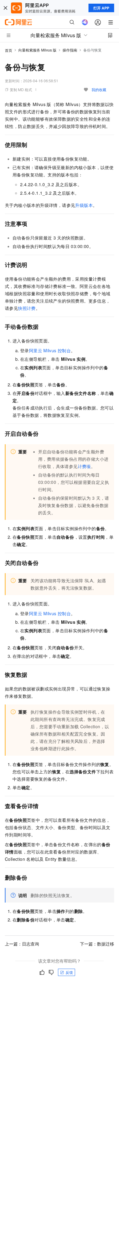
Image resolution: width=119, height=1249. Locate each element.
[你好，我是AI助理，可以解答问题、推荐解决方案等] (84, 22)
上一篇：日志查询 (22, 944)
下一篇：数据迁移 (97, 944)
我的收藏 (99, 89)
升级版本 (84, 205)
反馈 (69, 972)
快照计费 (27, 308)
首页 (8, 50)
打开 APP (101, 8)
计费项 (84, 466)
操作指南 (70, 49)
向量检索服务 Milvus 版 (37, 49)
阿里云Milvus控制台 (50, 350)
